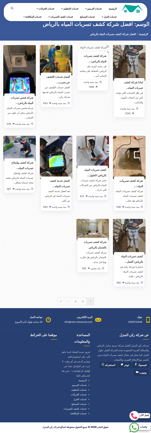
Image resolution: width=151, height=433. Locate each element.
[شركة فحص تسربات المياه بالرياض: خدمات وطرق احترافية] (19, 70)
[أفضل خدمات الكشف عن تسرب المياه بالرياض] (56, 59)
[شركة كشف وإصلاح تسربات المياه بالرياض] (19, 148)
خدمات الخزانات (46, 8)
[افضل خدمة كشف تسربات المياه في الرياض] (56, 157)
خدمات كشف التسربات (61, 16)
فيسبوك (142, 364)
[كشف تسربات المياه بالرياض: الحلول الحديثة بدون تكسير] (92, 151)
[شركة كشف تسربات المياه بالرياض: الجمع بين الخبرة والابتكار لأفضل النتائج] (92, 49)
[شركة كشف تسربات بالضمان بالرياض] (92, 229)
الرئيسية (113, 8)
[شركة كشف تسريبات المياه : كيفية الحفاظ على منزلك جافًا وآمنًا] (129, 157)
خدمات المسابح (87, 16)
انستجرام (109, 364)
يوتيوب (143, 372)
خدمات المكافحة (33, 16)
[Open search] (12, 8)
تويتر (126, 364)
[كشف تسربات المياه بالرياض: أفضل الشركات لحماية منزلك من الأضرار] (129, 236)
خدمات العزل (110, 16)
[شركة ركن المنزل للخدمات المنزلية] (132, 9)
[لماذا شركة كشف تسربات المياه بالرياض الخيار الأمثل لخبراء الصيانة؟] (129, 62)
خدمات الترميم (94, 8)
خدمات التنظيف (71, 8)
